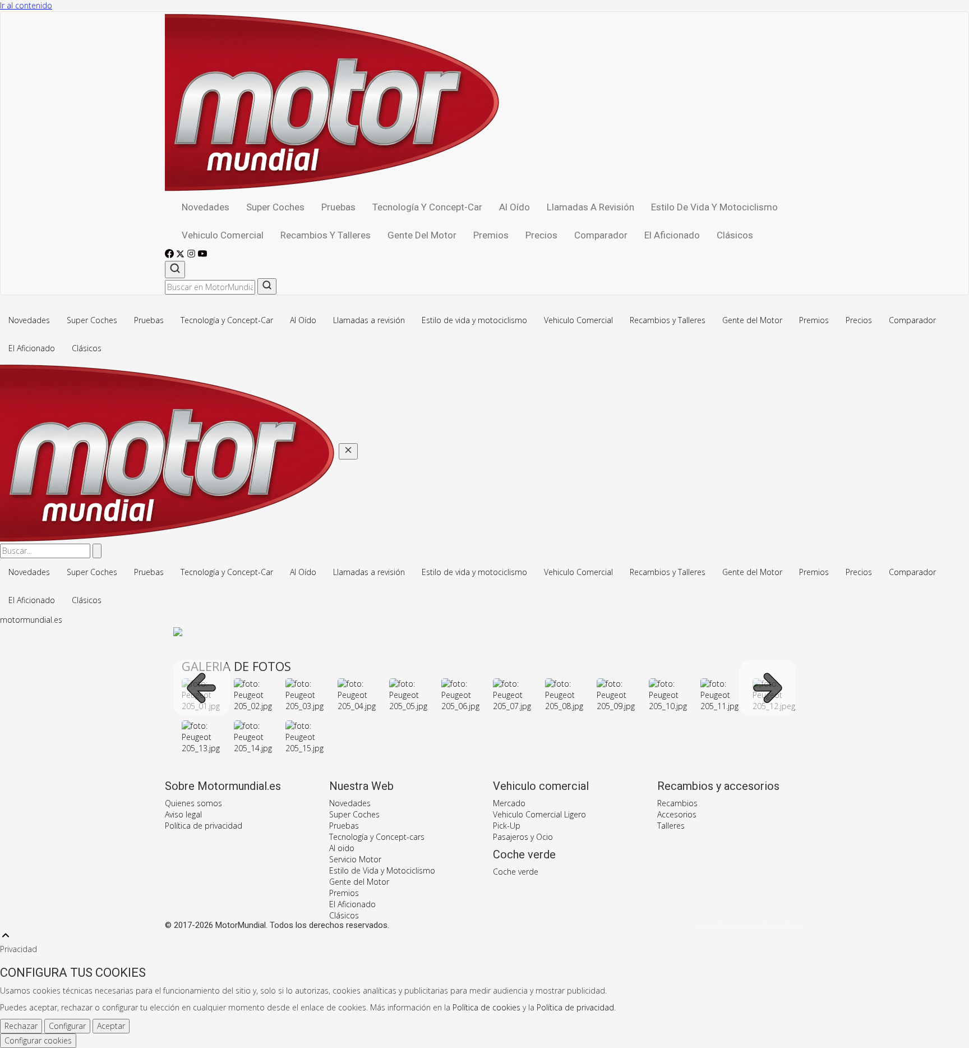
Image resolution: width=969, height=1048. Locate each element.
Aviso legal (183, 814)
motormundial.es (31, 619)
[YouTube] (202, 255)
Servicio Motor (355, 859)
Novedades (205, 207)
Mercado (509, 803)
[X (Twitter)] (181, 255)
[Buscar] (175, 269)
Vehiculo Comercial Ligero (539, 814)
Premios (491, 235)
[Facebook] (170, 255)
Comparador (600, 235)
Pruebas (338, 207)
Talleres (671, 825)
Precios (541, 235)
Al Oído (514, 207)
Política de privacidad (203, 825)
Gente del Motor (421, 235)
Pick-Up (506, 825)
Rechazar (21, 1026)
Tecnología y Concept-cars (376, 836)
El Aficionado (672, 235)
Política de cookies (486, 1007)
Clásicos (735, 235)
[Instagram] (192, 255)
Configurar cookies (38, 1040)
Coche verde (515, 871)
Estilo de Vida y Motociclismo (382, 870)
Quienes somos (193, 803)
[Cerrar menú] (348, 451)
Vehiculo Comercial (223, 235)
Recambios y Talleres (325, 235)
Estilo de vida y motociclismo (714, 207)
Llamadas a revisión (590, 207)
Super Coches (275, 207)
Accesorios (676, 814)
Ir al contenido (26, 5)
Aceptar (111, 1026)
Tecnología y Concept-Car (427, 207)
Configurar (67, 1026)
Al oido (341, 848)
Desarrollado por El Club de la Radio (749, 926)
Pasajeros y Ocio (523, 836)
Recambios (677, 803)
